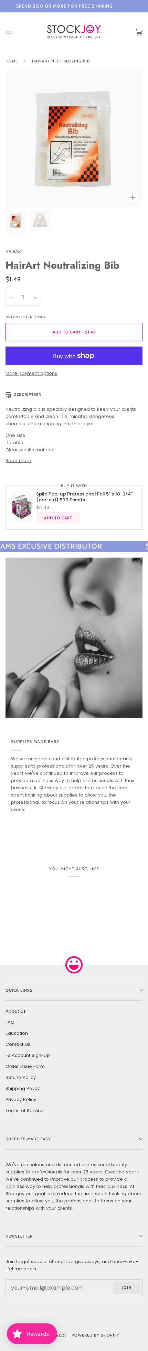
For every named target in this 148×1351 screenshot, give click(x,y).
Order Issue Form (25, 1066)
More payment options (31, 373)
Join (126, 1287)
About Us (16, 1011)
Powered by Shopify (95, 1335)
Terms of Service (25, 1110)
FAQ (10, 1022)
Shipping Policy (23, 1088)
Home (12, 61)
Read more (18, 460)
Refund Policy (21, 1077)
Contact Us (18, 1044)
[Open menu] (16, 32)
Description (27, 394)
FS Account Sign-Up (28, 1055)
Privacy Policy (21, 1099)
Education (17, 1033)
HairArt (14, 251)
